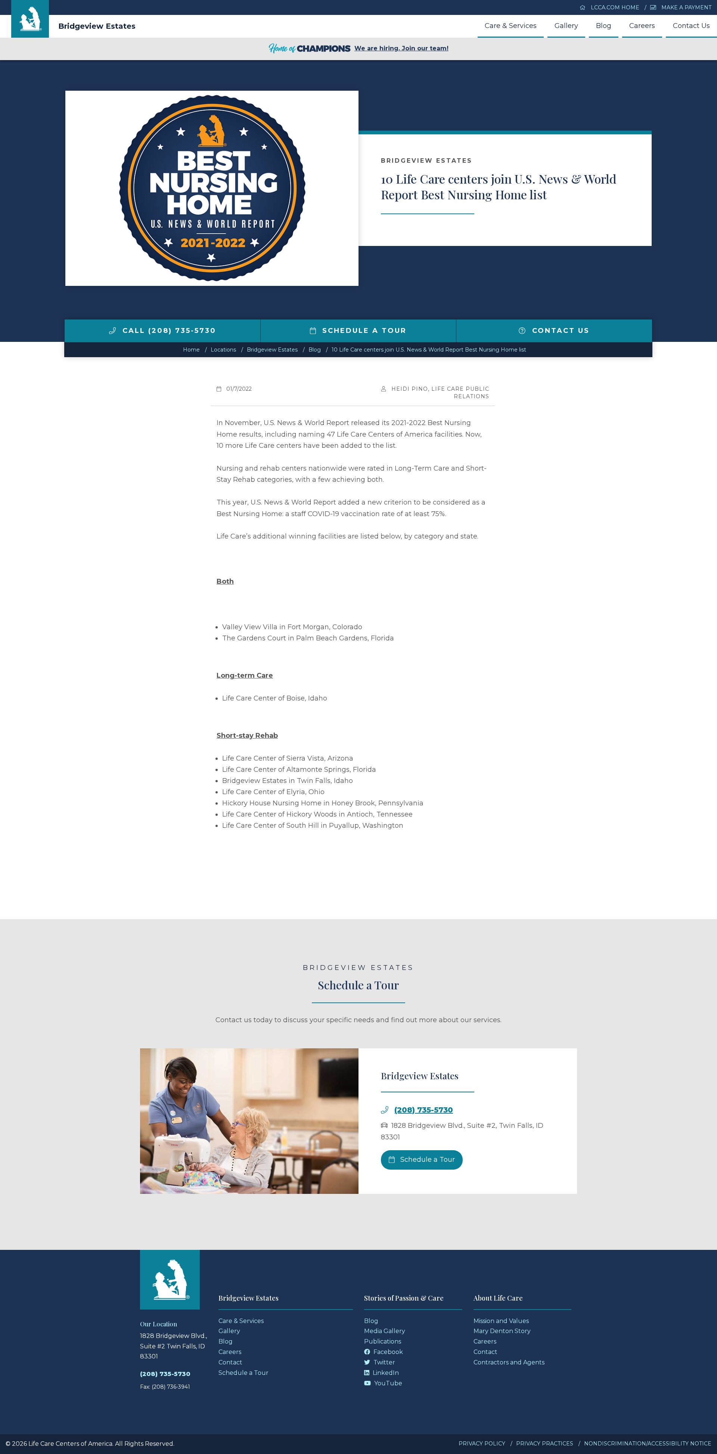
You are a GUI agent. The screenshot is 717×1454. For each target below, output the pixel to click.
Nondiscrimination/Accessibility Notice (647, 1443)
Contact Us (691, 26)
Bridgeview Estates (97, 26)
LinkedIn (385, 1372)
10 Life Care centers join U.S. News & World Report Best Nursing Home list (429, 349)
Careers (642, 26)
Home (191, 349)
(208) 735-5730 (423, 1109)
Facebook (387, 1351)
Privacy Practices (544, 1443)
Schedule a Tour (363, 331)
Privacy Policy (482, 1443)
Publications (382, 1341)
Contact (230, 1362)
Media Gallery (384, 1331)
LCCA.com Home (614, 7)
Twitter (383, 1362)
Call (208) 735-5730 (168, 331)
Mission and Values (501, 1320)
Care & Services (511, 26)
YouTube (387, 1383)
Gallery (566, 26)
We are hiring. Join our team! (401, 48)
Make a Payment (685, 7)
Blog (603, 26)
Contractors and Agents (509, 1362)
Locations (223, 349)
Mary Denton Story (502, 1331)
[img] (112, 330)
